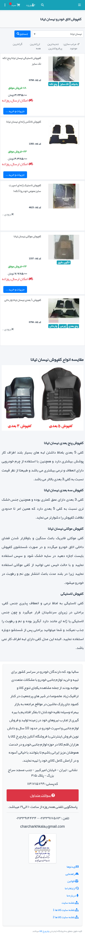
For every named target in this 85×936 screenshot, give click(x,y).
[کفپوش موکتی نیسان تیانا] (63, 248)
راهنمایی (70, 874)
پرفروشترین (55, 48)
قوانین (71, 881)
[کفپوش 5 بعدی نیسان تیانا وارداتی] (63, 311)
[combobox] (58, 33)
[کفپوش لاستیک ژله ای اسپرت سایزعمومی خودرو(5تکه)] (63, 197)
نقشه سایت (68, 903)
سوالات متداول (40, 795)
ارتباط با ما (70, 888)
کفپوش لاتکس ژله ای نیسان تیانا (23, 121)
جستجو (24, 34)
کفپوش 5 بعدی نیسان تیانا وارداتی (22, 300)
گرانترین (17, 44)
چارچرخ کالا (44, 931)
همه (38, 48)
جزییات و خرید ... (15, 111)
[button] (79, 5)
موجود (73, 48)
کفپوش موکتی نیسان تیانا (27, 236)
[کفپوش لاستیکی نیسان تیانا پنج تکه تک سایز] (63, 69)
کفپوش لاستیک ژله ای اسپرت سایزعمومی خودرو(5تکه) (25, 188)
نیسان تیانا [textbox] (76, 34)
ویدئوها (71, 866)
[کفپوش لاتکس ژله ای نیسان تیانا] (63, 133)
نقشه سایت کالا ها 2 (64, 917)
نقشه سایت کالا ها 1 (64, 910)
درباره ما (72, 895)
